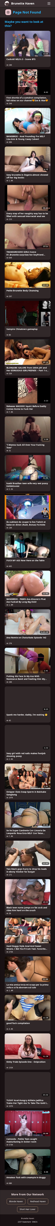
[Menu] (49, 3)
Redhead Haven (38, 1201)
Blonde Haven (16, 1201)
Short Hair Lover (27, 1209)
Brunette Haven (22, 3)
